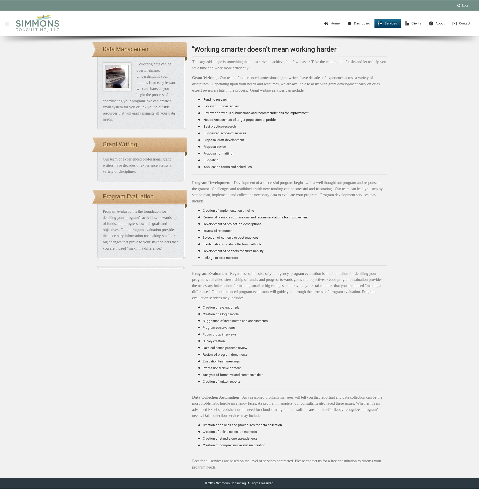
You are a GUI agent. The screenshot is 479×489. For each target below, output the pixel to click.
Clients (416, 23)
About (440, 23)
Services (390, 23)
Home (335, 23)
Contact (464, 23)
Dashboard (361, 23)
